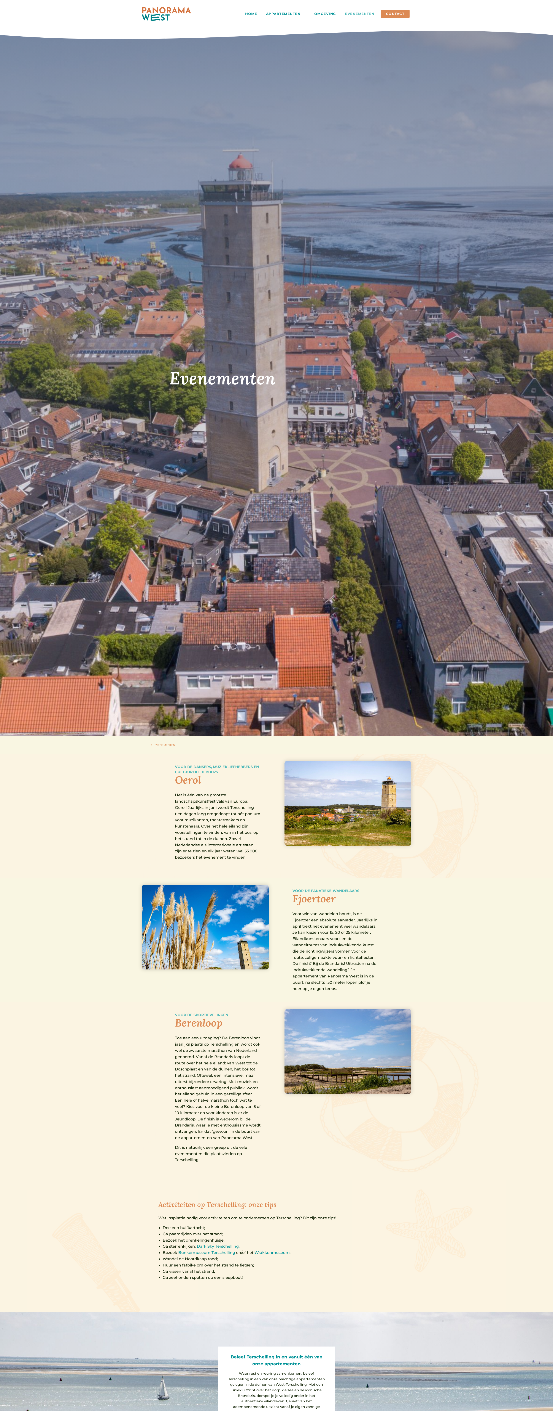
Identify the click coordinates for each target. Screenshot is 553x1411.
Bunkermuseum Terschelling (206, 1252)
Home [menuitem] (251, 14)
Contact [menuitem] (395, 14)
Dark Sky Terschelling (218, 1246)
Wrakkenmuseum (272, 1252)
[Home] (146, 745)
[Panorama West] (166, 13)
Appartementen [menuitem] (284, 14)
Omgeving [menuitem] (325, 14)
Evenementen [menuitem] (360, 14)
